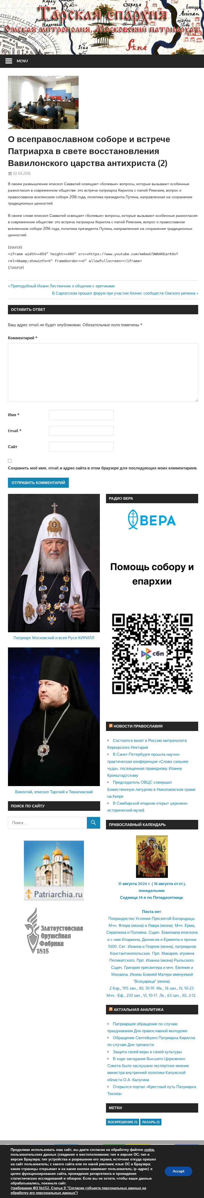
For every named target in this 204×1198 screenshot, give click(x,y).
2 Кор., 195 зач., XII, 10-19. (132, 988)
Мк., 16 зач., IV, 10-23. (175, 988)
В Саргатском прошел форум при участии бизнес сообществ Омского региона (123, 293)
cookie (149, 1149)
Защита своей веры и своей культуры (147, 1051)
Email (15, 430)
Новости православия (138, 726)
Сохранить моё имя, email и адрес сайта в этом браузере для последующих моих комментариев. (102, 467)
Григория (132, 967)
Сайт (12, 446)
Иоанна (134, 946)
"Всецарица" (144, 981)
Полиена (138, 932)
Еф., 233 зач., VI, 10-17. (137, 995)
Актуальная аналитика (139, 1009)
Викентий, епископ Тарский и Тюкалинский (54, 791)
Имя (13, 414)
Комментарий (22, 337)
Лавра (153, 925)
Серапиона (116, 932)
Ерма (189, 925)
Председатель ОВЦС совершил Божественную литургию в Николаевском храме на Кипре (151, 789)
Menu (22, 61)
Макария (169, 953)
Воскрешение (122, 1122)
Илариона (131, 939)
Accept (178, 1171)
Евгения (182, 967)
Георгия (152, 946)
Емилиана (171, 932)
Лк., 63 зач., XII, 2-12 (177, 995)
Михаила (119, 974)
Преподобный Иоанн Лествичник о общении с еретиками (62, 285)
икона (137, 925)
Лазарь (151, 1122)
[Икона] (152, 876)
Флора (124, 925)
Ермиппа (172, 939)
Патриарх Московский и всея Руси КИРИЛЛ (54, 637)
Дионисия (150, 939)
